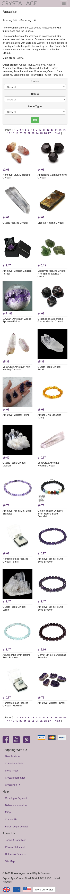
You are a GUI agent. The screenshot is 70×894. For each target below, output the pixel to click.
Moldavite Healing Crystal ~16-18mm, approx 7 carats (52, 273)
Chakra (35, 81)
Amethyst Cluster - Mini (16, 414)
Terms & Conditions (15, 840)
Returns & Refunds (15, 854)
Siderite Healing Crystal (51, 222)
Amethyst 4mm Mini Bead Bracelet (17, 512)
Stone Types (35, 106)
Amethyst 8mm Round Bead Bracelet (50, 608)
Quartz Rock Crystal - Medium (15, 464)
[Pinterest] (26, 740)
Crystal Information (15, 777)
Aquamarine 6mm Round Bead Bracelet (16, 656)
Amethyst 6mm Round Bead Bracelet (50, 560)
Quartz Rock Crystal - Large (15, 608)
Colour (35, 94)
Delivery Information (16, 805)
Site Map (10, 861)
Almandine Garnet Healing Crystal (52, 176)
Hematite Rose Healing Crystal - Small (15, 560)
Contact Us (11, 819)
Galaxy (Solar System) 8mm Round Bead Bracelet (50, 513)
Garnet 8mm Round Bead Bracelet (52, 656)
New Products (12, 756)
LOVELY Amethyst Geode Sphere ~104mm (17, 320)
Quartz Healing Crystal (15, 222)
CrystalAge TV (13, 784)
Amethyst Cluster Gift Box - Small (17, 272)
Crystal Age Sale (14, 763)
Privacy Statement (15, 847)
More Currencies (44, 889)
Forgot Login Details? (16, 826)
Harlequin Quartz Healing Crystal (16, 176)
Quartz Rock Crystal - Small (50, 368)
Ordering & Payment (16, 798)
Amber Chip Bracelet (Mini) (49, 416)
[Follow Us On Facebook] (6, 740)
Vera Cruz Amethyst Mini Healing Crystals (16, 368)
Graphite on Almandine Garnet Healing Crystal (50, 320)
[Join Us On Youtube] (16, 740)
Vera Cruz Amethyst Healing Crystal (49, 464)
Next (57, 133)
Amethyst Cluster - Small (51, 702)
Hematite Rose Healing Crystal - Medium (15, 704)
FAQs (8, 812)
